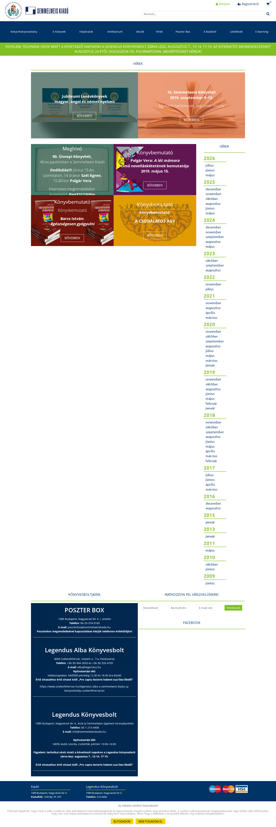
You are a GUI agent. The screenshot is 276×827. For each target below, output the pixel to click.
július (210, 165)
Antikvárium (115, 31)
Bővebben (84, 116)
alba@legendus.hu (89, 667)
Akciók (140, 31)
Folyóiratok (86, 31)
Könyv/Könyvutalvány (24, 31)
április (210, 312)
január (210, 365)
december (213, 189)
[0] (267, 4)
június (210, 170)
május (210, 175)
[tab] (224, 166)
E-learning (261, 31)
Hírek (159, 31)
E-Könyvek (59, 31)
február (211, 403)
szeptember (215, 237)
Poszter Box (183, 31)
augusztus (213, 203)
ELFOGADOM (122, 821)
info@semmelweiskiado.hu (89, 731)
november (213, 194)
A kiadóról (210, 31)
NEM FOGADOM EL (150, 821)
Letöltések (236, 31)
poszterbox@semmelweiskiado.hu (89, 627)
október (212, 198)
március (211, 317)
